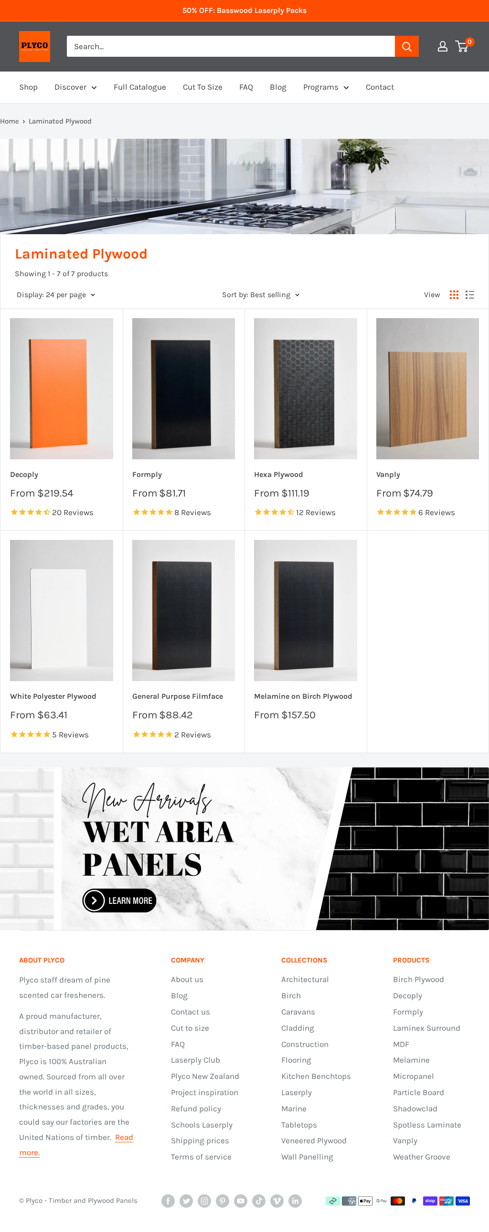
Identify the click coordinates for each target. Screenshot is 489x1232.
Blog (278, 87)
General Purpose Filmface (177, 696)
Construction (305, 1044)
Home (9, 121)
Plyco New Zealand (205, 1076)
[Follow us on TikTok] (259, 1201)
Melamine (411, 1060)
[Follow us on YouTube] (240, 1201)
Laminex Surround (426, 1028)
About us (187, 979)
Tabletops (299, 1124)
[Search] (407, 46)
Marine (294, 1108)
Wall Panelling (307, 1156)
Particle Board (418, 1092)
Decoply (24, 474)
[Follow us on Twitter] (186, 1201)
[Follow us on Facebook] (168, 1201)
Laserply (296, 1092)
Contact (380, 87)
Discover (70, 87)
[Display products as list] (470, 294)
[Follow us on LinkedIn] (295, 1201)
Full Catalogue (140, 87)
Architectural (305, 979)
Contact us (190, 1011)
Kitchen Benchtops (316, 1076)
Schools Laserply (202, 1124)
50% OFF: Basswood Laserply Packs (244, 10)
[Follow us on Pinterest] (222, 1201)
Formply (147, 474)
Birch (291, 995)
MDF (401, 1044)
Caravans (298, 1011)
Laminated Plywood (60, 121)
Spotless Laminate (427, 1124)
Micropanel (413, 1076)
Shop (28, 87)
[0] (462, 46)
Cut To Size (203, 87)
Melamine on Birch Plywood (303, 696)
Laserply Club (195, 1060)
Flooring (296, 1060)
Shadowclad (415, 1108)
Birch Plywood (418, 979)
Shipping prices (200, 1140)
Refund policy (196, 1108)
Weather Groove (421, 1156)
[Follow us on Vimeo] (277, 1201)
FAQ (246, 87)
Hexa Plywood (278, 474)
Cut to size (190, 1028)
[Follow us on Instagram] (204, 1201)
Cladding (297, 1028)
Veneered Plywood (314, 1140)
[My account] (442, 46)
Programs (321, 87)
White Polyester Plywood (53, 696)
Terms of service (201, 1156)
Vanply (388, 474)
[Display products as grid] (454, 294)
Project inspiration (204, 1092)
